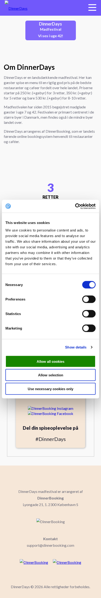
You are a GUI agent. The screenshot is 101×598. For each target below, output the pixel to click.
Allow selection (50, 375)
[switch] (89, 299)
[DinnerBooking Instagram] (50, 407)
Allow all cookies (50, 361)
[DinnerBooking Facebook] (50, 413)
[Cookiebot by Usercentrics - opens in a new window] (75, 206)
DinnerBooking (50, 498)
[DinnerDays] (13, 8)
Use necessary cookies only (50, 389)
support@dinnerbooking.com (50, 545)
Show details (75, 347)
